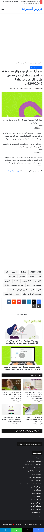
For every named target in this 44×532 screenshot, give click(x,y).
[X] (34, 302)
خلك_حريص (26, 281)
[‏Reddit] (14, 302)
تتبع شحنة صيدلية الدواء (34, 471)
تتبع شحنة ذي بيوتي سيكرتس (32, 464)
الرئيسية (38, 63)
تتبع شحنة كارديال (36, 480)
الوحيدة (11, 276)
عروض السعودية (7, 524)
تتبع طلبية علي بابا (36, 499)
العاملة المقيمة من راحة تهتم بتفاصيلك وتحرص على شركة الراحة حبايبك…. (33, 419)
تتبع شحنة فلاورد (36, 474)
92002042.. (35, 272)
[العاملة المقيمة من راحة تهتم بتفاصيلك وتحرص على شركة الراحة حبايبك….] (32, 409)
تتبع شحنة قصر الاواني (34, 477)
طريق (7, 281)
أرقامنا (14, 272)
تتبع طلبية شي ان (36, 496)
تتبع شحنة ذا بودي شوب (34, 461)
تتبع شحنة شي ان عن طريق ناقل (31, 467)
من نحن (38, 515)
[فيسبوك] (39, 302)
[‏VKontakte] (9, 302)
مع (32, 290)
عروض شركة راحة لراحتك (13, 285)
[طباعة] (34, 306)
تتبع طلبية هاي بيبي (35, 509)
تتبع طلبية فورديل (36, 503)
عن (39, 290)
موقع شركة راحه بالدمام (31, 294)
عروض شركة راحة (19, 63)
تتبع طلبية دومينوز (36, 493)
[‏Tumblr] (24, 302)
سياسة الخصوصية (36, 512)
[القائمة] (3, 9)
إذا (6, 272)
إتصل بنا (38, 458)
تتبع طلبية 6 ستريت (35, 487)
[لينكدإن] (29, 302)
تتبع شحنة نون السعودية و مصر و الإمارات (28, 483)
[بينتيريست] (19, 302)
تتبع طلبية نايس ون (35, 506)
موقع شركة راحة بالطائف (17, 290)
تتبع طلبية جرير (36, 490)
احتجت (30, 276)
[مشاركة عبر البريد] (39, 306)
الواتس (21, 276)
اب (39, 276)
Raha (23, 272)
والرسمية (8, 294)
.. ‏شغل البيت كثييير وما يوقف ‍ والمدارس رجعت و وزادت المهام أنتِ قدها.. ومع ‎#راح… (11, 419)
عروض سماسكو (30, 63)
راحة (15, 281)
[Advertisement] (22, 38)
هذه (17, 294)
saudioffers (38, 88)
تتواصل (37, 281)
